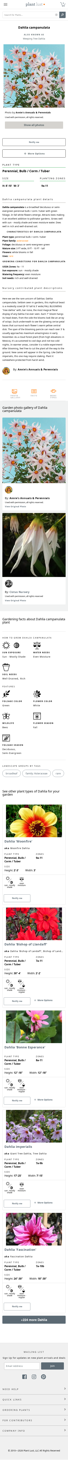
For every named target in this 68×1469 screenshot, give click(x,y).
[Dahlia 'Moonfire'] (34, 849)
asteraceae (22, 240)
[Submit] (62, 15)
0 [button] (63, 3)
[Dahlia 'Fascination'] (34, 1257)
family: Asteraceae (36, 773)
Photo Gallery (15, 397)
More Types (53, 397)
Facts (34, 396)
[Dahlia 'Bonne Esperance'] (34, 1053)
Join (52, 1366)
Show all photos (34, 125)
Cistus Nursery (19, 592)
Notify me (34, 142)
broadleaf (11, 773)
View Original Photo (15, 506)
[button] (56, 14)
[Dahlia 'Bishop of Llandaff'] (34, 952)
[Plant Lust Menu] (5, 4)
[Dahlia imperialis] (34, 1154)
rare (11, 256)
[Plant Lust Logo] (35, 4)
